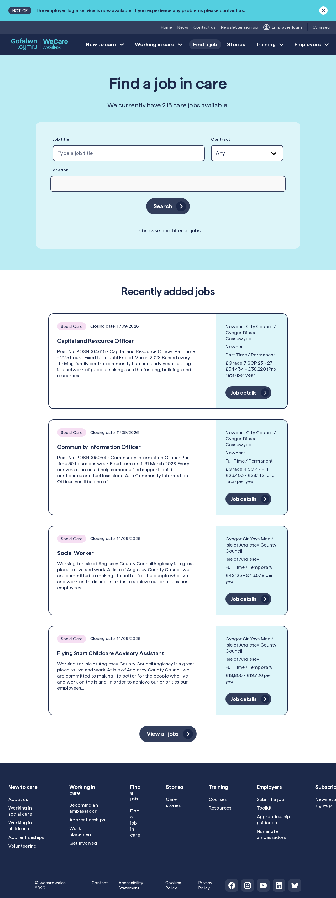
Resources (220, 807)
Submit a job (270, 799)
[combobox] (129, 153)
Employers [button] (308, 44)
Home (166, 27)
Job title (61, 139)
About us (18, 799)
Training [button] (265, 44)
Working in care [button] (154, 44)
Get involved (83, 843)
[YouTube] (263, 885)
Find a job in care (135, 822)
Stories (236, 44)
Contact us (204, 27)
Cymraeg (321, 27)
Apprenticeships (26, 837)
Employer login (287, 27)
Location (59, 170)
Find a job (205, 44)
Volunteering (22, 845)
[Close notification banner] (323, 10)
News (182, 27)
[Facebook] (231, 885)
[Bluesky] (294, 885)
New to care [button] (101, 44)
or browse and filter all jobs (168, 230)
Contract (220, 139)
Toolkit (264, 807)
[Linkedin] (279, 885)
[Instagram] (247, 885)
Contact (100, 882)
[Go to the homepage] (39, 44)
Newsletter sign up (239, 27)
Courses (218, 799)
